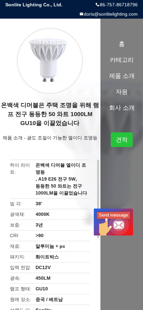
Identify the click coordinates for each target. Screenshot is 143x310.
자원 (122, 91)
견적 (122, 139)
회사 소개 (122, 107)
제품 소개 (13, 137)
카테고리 (122, 60)
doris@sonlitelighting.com (111, 14)
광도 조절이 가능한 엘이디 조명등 (62, 137)
